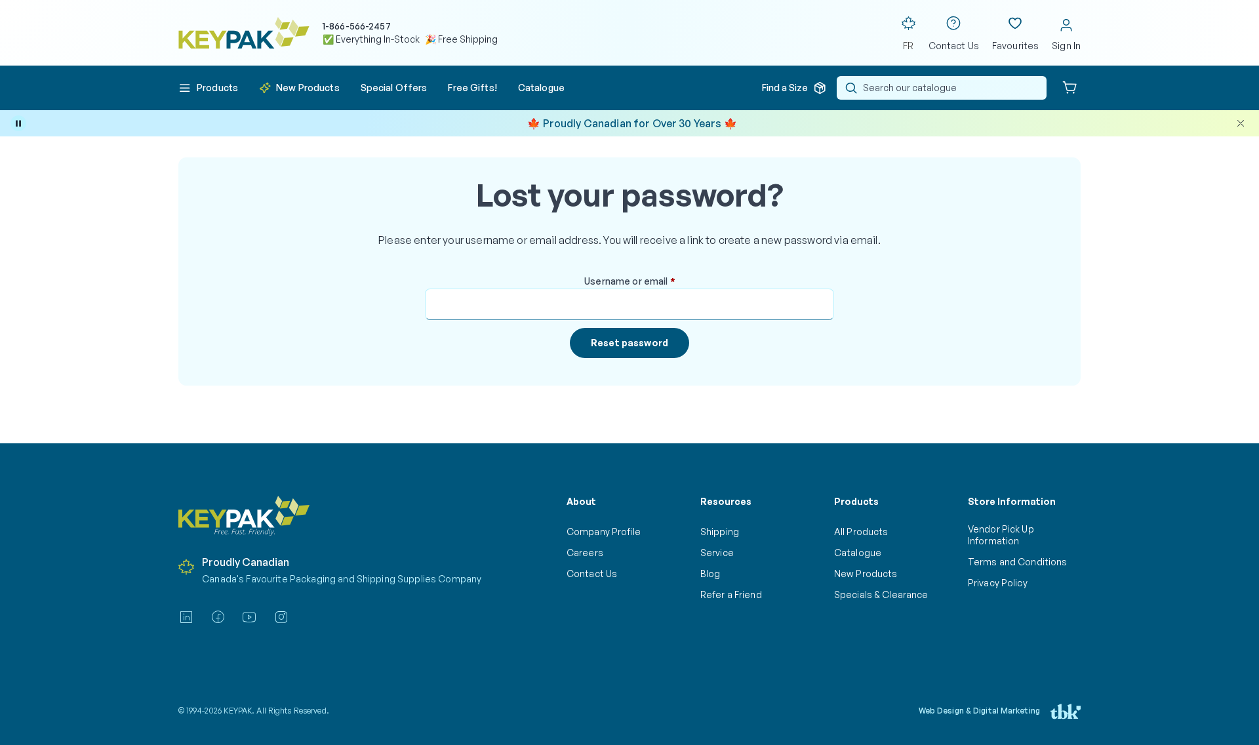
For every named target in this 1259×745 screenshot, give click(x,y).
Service (717, 552)
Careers (585, 552)
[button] (208, 88)
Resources (725, 501)
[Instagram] (281, 617)
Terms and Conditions (1017, 561)
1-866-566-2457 (357, 25)
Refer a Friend (731, 594)
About (581, 501)
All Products (861, 531)
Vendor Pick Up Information (1001, 534)
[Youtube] (249, 617)
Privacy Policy (998, 582)
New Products (865, 573)
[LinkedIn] (186, 617)
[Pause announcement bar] (18, 123)
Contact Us (592, 573)
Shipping (719, 531)
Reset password (629, 342)
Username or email (649, 281)
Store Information (1012, 501)
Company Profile (604, 531)
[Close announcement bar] (1241, 123)
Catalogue (857, 552)
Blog (710, 573)
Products (856, 501)
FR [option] (908, 45)
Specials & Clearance (881, 594)
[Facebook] (218, 617)
